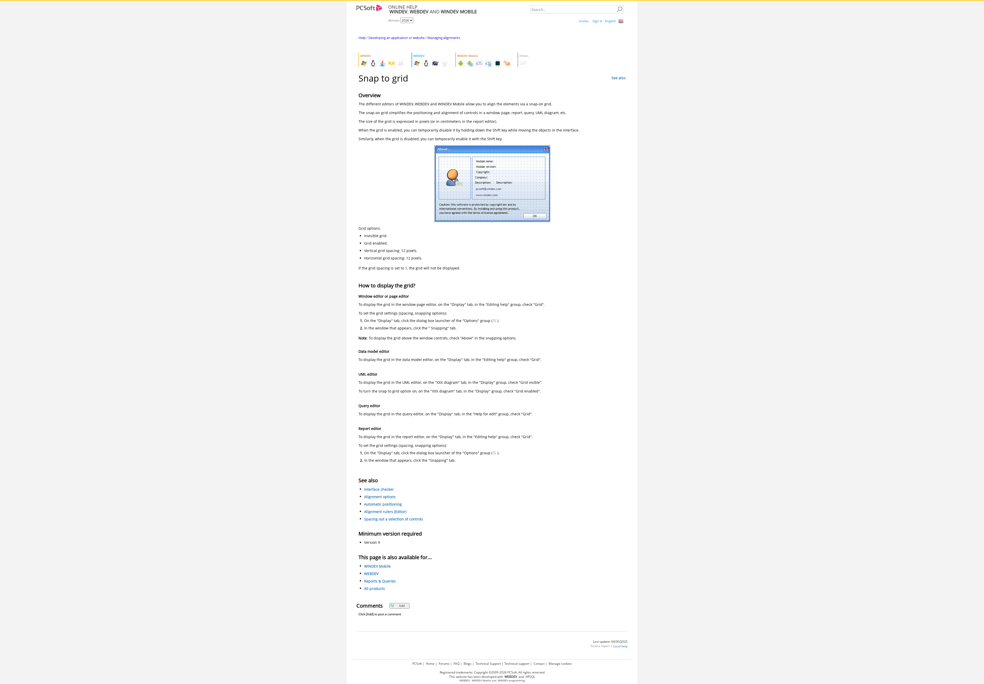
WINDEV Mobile (377, 566)
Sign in (597, 21)
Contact (539, 663)
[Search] (619, 9)
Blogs (467, 663)
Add (402, 605)
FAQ (456, 663)
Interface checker (379, 489)
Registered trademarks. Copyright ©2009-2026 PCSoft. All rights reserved (492, 672)
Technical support (516, 663)
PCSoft (417, 663)
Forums (444, 663)
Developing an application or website (396, 37)
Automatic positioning (383, 504)
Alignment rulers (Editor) (385, 511)
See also (618, 77)
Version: (394, 20)
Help (362, 37)
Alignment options (380, 496)
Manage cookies (560, 663)
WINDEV (503, 680)
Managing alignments (443, 37)
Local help (620, 646)
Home (583, 21)
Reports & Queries (380, 581)
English (610, 21)
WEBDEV (371, 573)
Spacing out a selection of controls (393, 519)
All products (374, 588)
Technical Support (488, 663)
